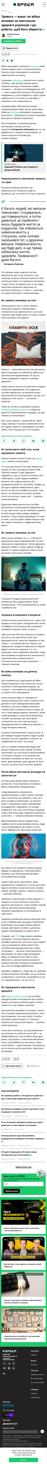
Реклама (34, 1393)
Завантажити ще (23, 1167)
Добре (23, 1460)
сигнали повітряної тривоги (14, 409)
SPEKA (9, 1435)
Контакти (34, 1365)
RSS (4, 1374)
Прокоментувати (13, 1066)
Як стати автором (37, 1378)
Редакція (34, 1355)
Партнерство (35, 1397)
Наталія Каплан (13, 34)
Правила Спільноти (37, 1374)
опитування (17, 80)
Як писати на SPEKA (37, 1382)
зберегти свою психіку (16, 996)
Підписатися (11, 48)
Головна (4, 11)
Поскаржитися (33, 1066)
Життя (10, 12)
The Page (14, 112)
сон (28, 538)
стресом (35, 66)
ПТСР (17, 936)
